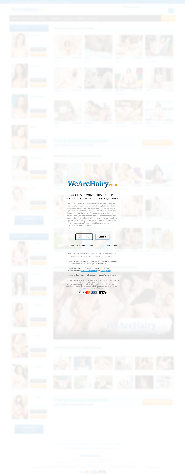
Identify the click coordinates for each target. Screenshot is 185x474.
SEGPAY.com (96, 286)
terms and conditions (89, 271)
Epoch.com (78, 284)
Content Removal (96, 288)
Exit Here (84, 236)
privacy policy (106, 271)
